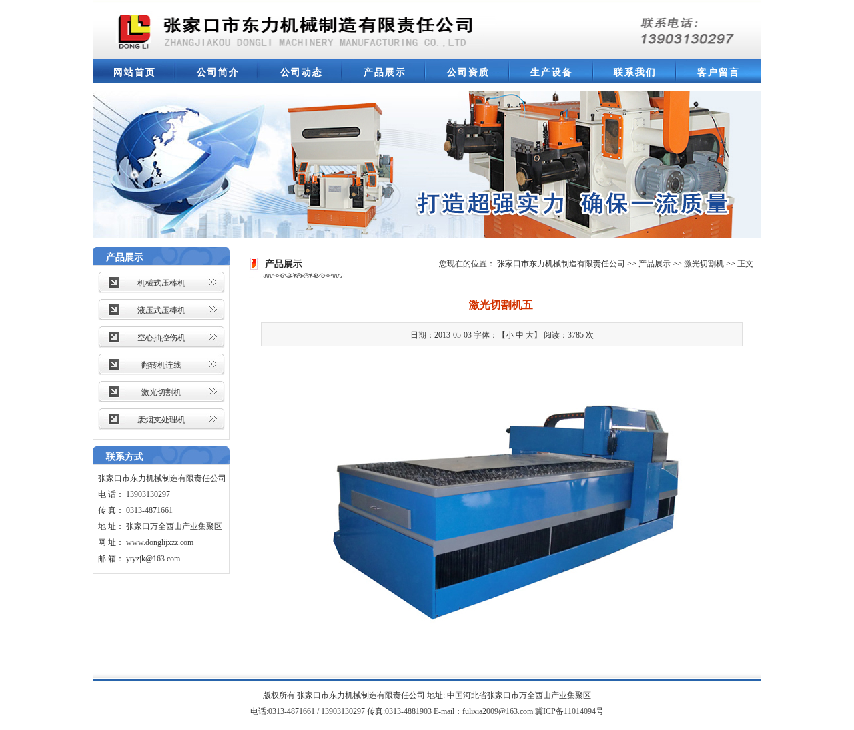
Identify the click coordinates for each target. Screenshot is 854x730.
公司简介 (218, 72)
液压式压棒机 (161, 310)
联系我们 (635, 72)
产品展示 (385, 72)
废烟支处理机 (161, 419)
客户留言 (718, 72)
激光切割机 (161, 392)
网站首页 (134, 72)
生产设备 (551, 72)
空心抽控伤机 (161, 337)
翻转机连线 (161, 365)
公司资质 (468, 72)
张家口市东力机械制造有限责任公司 (561, 263)
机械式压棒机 (161, 283)
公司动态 (301, 72)
